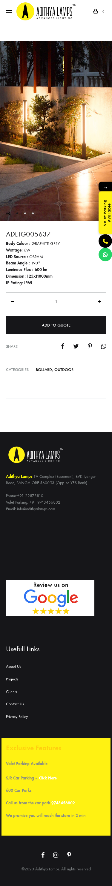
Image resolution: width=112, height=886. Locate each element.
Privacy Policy (17, 716)
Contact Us (15, 704)
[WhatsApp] (105, 254)
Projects (12, 679)
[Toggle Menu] (9, 11)
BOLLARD (44, 369)
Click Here (48, 778)
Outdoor (63, 369)
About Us (13, 666)
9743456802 (63, 803)
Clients (11, 691)
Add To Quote (56, 325)
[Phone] (105, 241)
